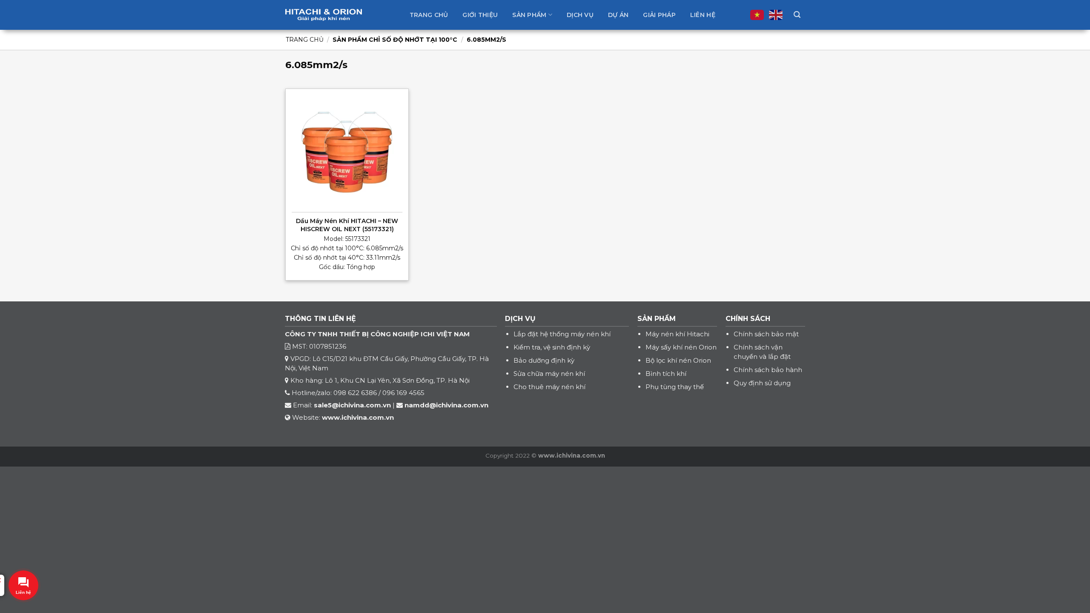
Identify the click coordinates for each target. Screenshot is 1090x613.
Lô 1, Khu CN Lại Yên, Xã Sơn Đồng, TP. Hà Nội (397, 380)
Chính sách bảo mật (766, 334)
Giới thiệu (480, 15)
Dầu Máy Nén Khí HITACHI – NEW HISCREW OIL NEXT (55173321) (347, 224)
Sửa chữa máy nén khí (549, 374)
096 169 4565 (403, 393)
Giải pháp (659, 15)
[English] (776, 15)
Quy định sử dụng (762, 383)
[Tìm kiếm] (797, 14)
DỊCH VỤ (520, 319)
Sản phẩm (529, 15)
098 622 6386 (355, 393)
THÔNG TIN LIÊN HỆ (320, 319)
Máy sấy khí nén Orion (681, 347)
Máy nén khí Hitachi (677, 334)
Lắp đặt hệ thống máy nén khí (562, 334)
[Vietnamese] (757, 15)
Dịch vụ (580, 15)
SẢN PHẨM (656, 319)
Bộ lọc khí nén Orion (678, 360)
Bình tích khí (665, 374)
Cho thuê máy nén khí (549, 387)
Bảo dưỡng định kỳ (543, 360)
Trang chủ (429, 15)
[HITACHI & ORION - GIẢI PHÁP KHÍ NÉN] (323, 14)
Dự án (618, 15)
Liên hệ (702, 15)
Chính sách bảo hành (768, 370)
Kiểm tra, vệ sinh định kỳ (551, 347)
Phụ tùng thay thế (674, 387)
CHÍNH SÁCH (748, 319)
